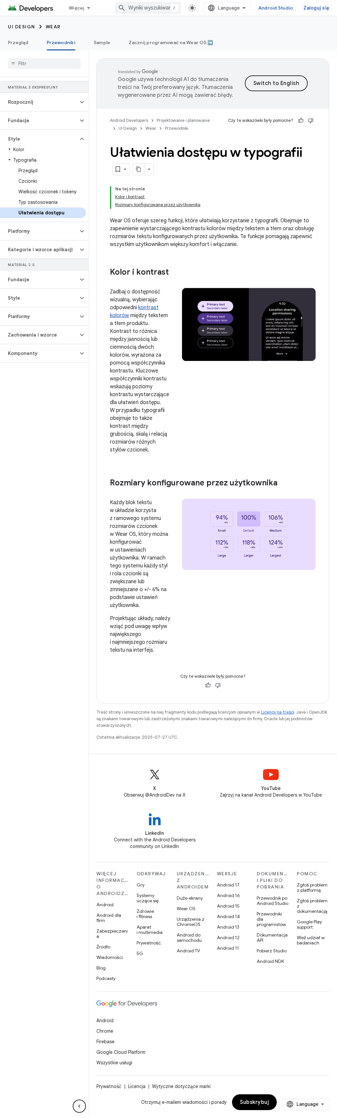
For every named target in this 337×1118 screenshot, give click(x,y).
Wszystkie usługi (114, 1063)
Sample (102, 42)
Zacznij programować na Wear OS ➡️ (171, 42)
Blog (101, 968)
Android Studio (275, 8)
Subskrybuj (254, 1102)
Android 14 (228, 916)
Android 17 (228, 885)
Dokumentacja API (272, 937)
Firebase (105, 1042)
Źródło (103, 947)
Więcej (77, 8)
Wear (53, 27)
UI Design (21, 27)
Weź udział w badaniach (311, 940)
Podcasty (106, 978)
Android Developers (129, 120)
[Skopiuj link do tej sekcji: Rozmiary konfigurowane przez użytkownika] (284, 483)
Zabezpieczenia (112, 933)
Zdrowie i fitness (145, 913)
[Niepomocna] (311, 120)
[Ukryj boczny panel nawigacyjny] (79, 1106)
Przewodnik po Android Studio (272, 900)
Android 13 (228, 927)
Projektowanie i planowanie (183, 120)
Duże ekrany (190, 898)
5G (140, 953)
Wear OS (186, 909)
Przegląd (18, 42)
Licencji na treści (277, 712)
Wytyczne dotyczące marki (181, 1086)
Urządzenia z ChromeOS (190, 921)
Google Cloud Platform (120, 1052)
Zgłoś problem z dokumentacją (312, 906)
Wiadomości (109, 957)
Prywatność (149, 943)
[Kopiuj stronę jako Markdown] (139, 169)
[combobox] (148, 8)
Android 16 (228, 895)
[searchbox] (44, 63)
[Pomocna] (301, 120)
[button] (39, 102)
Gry (140, 885)
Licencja (136, 1086)
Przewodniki (61, 42)
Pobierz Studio (272, 951)
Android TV (188, 951)
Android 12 (228, 938)
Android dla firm (108, 917)
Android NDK (270, 961)
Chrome (104, 1031)
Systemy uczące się (148, 898)
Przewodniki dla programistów (271, 919)
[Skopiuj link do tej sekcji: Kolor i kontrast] (175, 273)
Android (105, 905)
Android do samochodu (189, 937)
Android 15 (228, 906)
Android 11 (228, 948)
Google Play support (309, 924)
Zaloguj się (316, 8)
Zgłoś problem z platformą (312, 887)
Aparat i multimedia (150, 929)
